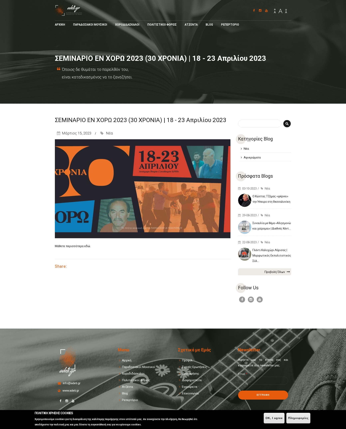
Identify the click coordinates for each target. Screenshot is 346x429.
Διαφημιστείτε (192, 380)
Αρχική (126, 360)
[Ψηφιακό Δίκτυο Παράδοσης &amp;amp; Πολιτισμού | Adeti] (71, 14)
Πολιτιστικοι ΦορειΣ (162, 24)
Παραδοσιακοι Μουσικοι (90, 24)
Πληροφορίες (298, 418)
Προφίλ (187, 360)
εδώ (87, 246)
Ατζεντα (191, 24)
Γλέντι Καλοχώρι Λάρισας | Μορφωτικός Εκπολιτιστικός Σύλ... (271, 256)
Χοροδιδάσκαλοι (133, 373)
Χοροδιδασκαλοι (127, 24)
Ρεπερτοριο (230, 24)
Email (242, 374)
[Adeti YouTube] (266, 10)
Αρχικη (60, 24)
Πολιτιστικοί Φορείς (136, 380)
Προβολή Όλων (275, 272)
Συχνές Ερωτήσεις (194, 367)
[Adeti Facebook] (253, 10)
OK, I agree (274, 418)
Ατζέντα (127, 387)
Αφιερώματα (252, 157)
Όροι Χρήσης (190, 373)
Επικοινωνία (190, 393)
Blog (209, 24)
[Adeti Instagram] (260, 10)
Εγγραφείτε (189, 387)
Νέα (109, 133)
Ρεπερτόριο (130, 400)
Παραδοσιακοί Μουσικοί (138, 367)
